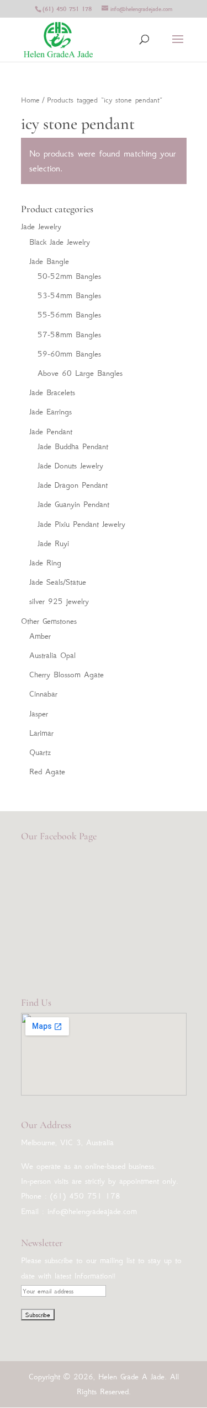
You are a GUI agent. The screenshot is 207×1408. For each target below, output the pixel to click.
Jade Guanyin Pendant (73, 504)
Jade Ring (45, 563)
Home (30, 100)
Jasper (38, 714)
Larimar (41, 733)
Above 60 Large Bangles (80, 373)
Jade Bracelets (52, 392)
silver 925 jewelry (59, 601)
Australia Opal (52, 655)
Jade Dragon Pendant (73, 485)
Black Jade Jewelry (59, 242)
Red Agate (47, 771)
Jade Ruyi (53, 543)
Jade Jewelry (41, 226)
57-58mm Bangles (69, 334)
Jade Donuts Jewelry (70, 466)
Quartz (40, 752)
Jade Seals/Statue (57, 582)
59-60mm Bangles (69, 354)
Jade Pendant (50, 431)
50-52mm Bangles (69, 276)
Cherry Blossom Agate (66, 674)
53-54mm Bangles (69, 295)
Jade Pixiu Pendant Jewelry (81, 524)
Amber (40, 636)
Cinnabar (43, 694)
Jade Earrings (50, 412)
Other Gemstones (49, 621)
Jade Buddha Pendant (73, 446)
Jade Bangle (49, 261)
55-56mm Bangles (69, 315)
